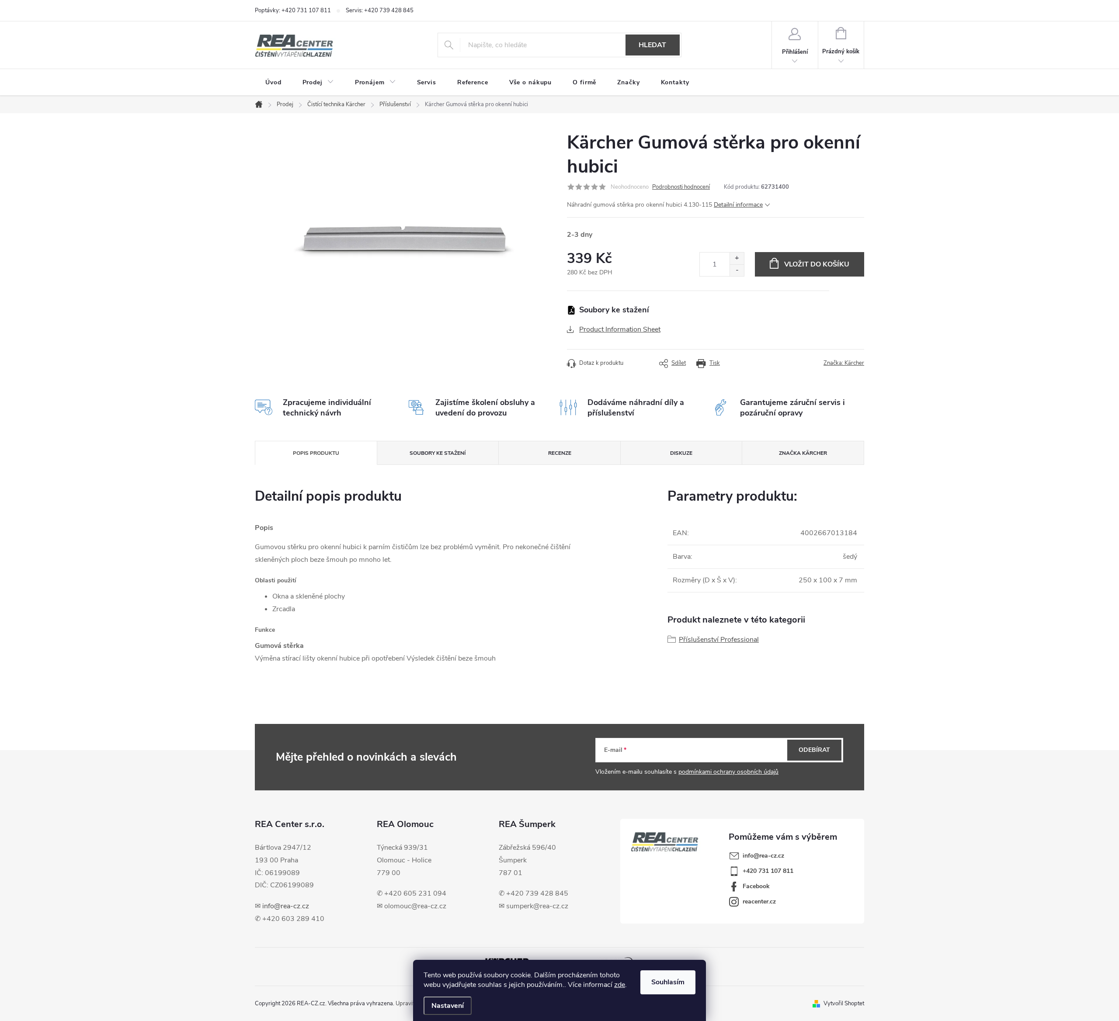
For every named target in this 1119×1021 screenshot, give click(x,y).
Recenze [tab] (559, 453)
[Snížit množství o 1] (737, 270)
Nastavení (447, 1006)
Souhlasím (668, 982)
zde (619, 985)
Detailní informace (738, 205)
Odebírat (814, 750)
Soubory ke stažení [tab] (438, 453)
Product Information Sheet (619, 329)
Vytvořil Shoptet (844, 1003)
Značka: (844, 363)
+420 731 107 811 (768, 871)
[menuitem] (273, 82)
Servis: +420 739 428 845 (380, 10)
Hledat (652, 45)
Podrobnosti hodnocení (681, 186)
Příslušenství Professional (719, 639)
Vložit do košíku (816, 264)
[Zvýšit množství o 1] (737, 258)
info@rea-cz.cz (285, 906)
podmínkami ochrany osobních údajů (728, 772)
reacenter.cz (759, 901)
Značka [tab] (803, 453)
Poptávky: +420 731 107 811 (293, 10)
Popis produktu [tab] (316, 453)
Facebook (756, 886)
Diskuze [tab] (681, 453)
